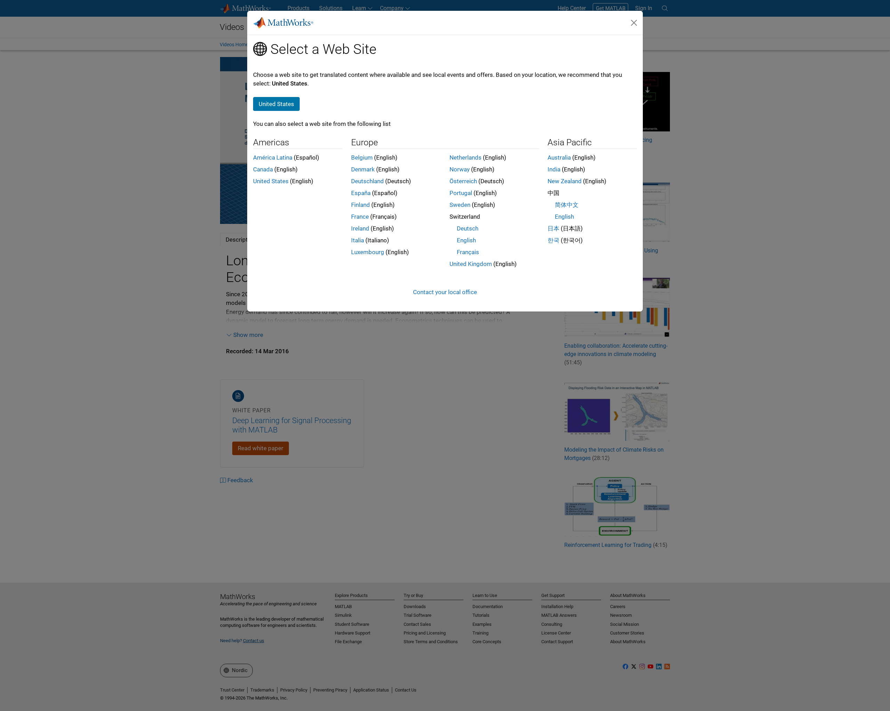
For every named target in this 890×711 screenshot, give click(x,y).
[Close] (634, 23)
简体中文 (566, 204)
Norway (460, 169)
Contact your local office (445, 292)
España (361, 192)
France (360, 216)
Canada (263, 169)
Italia (357, 240)
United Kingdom (471, 263)
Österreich (463, 181)
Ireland (360, 228)
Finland (360, 204)
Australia (559, 157)
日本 (553, 228)
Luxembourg (367, 252)
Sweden (460, 204)
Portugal (461, 192)
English (466, 240)
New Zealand (565, 181)
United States (271, 181)
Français (468, 252)
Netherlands (466, 157)
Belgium (362, 157)
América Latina (272, 157)
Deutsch (467, 228)
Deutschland (367, 181)
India (554, 169)
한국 (553, 240)
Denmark (363, 169)
